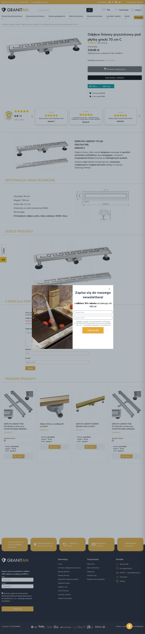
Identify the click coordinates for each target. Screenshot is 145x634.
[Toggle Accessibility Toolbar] (129, 626)
